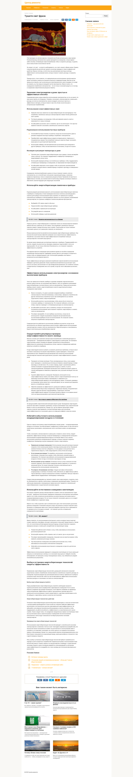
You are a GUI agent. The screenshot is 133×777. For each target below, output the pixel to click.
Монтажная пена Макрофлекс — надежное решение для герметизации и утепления (36, 728)
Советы (53, 7)
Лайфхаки (36, 7)
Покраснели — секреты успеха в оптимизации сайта (47, 665)
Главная (28, 7)
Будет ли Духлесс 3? (60, 753)
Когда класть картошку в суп (95, 35)
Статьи (61, 7)
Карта (67, 7)
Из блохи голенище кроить (39, 657)
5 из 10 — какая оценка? (33, 703)
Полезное (45, 7)
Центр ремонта (32, 2)
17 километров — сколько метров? (42, 667)
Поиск (87, 13)
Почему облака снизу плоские (35, 753)
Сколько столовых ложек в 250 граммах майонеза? (64, 727)
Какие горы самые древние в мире (97, 37)
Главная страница (29, 13)
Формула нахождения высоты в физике (64, 703)
